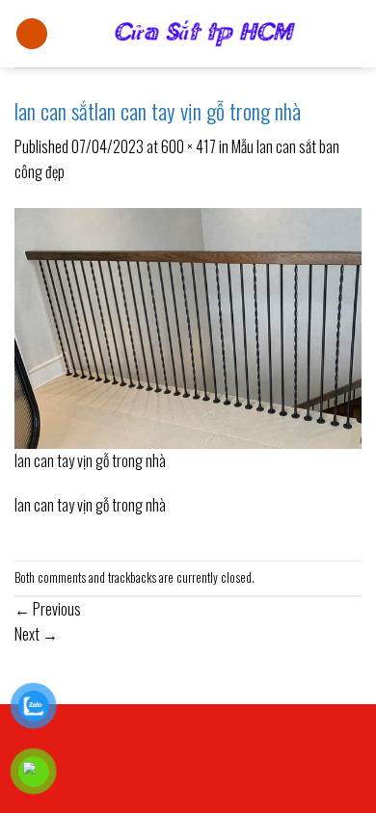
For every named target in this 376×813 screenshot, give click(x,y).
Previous (47, 608)
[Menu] (31, 34)
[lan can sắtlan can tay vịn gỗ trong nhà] (188, 325)
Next (36, 633)
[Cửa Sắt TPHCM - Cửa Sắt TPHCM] (205, 33)
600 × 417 (188, 146)
